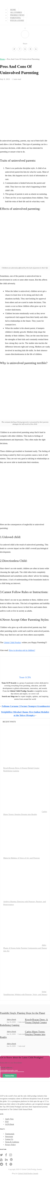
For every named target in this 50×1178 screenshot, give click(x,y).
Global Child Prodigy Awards (28, 1173)
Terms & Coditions (12, 1142)
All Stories (16, 12)
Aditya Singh (11, 1019)
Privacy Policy (10, 1145)
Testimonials (9, 1134)
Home (13, 10)
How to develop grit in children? (22, 650)
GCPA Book (9, 1124)
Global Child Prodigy (12, 642)
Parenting (15, 18)
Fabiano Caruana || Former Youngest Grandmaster (26, 706)
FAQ (7, 1122)
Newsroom (9, 1137)
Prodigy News (17, 15)
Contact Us (9, 1139)
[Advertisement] (25, 494)
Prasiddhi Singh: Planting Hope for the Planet (22, 1013)
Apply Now (9, 1119)
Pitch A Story (17, 20)
